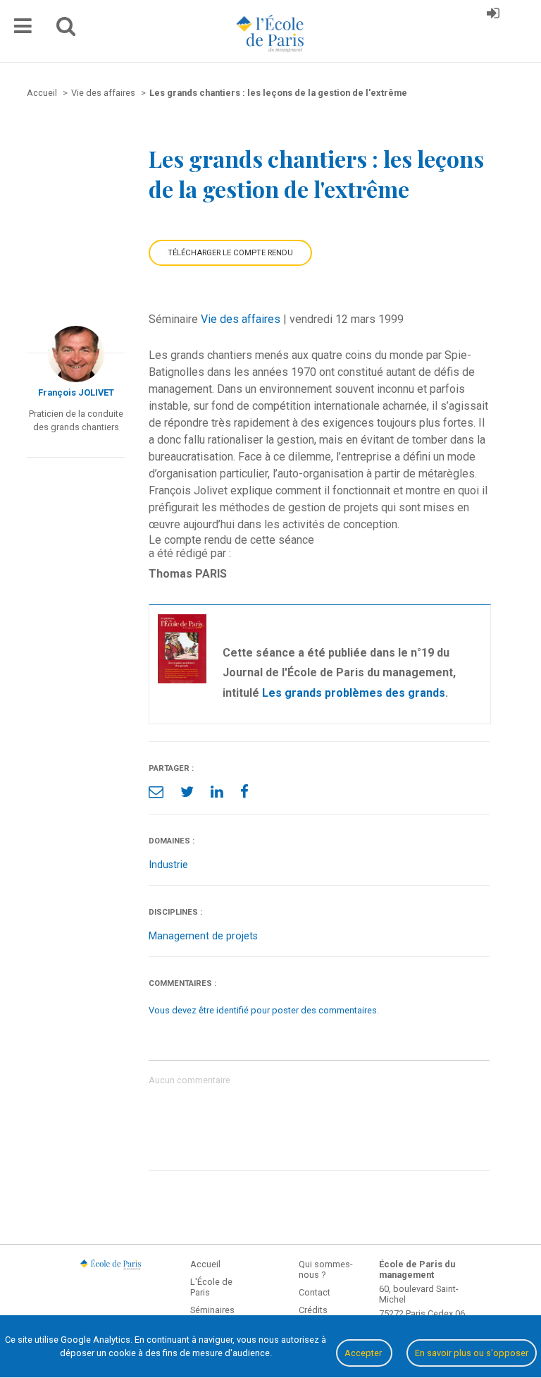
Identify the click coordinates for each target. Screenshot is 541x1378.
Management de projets (203, 936)
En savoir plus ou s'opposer (471, 1353)
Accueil (205, 1264)
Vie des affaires (240, 319)
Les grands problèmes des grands (353, 693)
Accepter (364, 1353)
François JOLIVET (76, 392)
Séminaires (212, 1310)
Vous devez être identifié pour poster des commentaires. (264, 1010)
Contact (314, 1292)
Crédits (313, 1310)
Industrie (168, 865)
